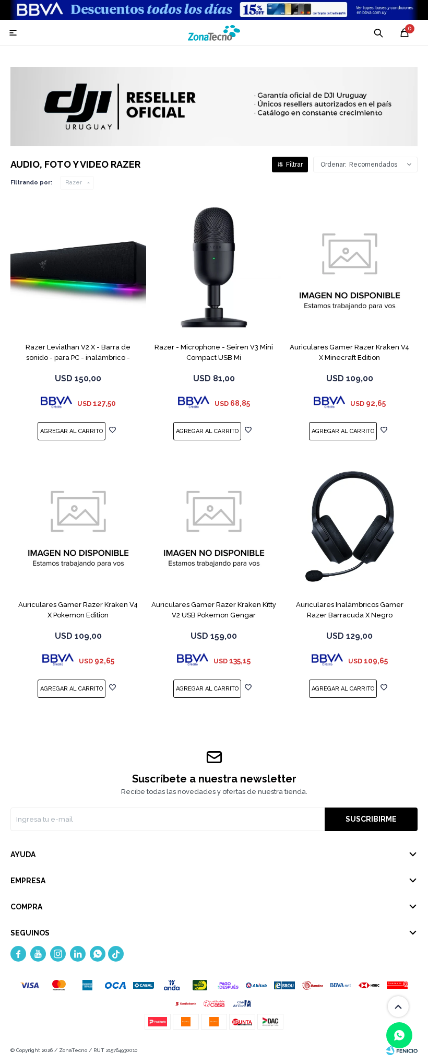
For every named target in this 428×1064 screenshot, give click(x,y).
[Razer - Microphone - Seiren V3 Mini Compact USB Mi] (214, 269)
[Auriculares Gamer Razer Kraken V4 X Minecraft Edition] (350, 269)
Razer (73, 182)
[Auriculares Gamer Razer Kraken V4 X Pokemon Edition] (78, 526)
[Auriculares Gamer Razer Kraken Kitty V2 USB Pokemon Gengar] (214, 526)
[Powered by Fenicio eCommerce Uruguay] (402, 1050)
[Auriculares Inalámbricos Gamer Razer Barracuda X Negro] (350, 526)
